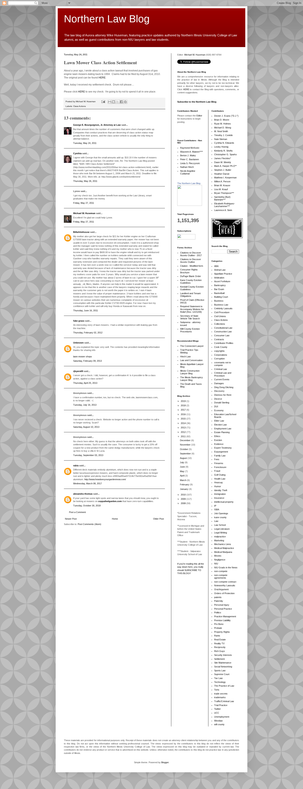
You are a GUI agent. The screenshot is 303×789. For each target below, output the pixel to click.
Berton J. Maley (188, 155)
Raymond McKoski (189, 148)
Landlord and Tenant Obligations (190, 294)
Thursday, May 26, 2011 (85, 181)
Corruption (219, 358)
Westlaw (218, 720)
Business (218, 301)
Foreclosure (220, 467)
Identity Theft (220, 490)
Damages (219, 383)
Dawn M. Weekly (222, 162)
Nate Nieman (220, 139)
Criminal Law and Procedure (222, 374)
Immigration (220, 494)
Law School (220, 525)
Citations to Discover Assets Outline (190, 260)
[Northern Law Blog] (189, 205)
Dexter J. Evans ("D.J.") (226, 116)
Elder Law (219, 420)
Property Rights (222, 632)
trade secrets (221, 693)
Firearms (218, 463)
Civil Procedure (221, 312)
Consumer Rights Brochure (189, 271)
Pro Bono (218, 624)
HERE (102, 77)
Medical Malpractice (224, 548)
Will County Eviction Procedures (190, 330)
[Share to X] (117, 102)
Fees (216, 459)
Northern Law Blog (107, 19)
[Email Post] (103, 101)
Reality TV (219, 643)
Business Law (221, 304)
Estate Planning (222, 432)
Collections (219, 324)
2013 (183, 427)
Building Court (221, 297)
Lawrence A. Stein (223, 210)
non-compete (220, 571)
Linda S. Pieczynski (190, 163)
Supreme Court (221, 674)
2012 (183, 432)
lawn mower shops (82, 356)
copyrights (219, 351)
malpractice (220, 536)
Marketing (219, 540)
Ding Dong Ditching (223, 387)
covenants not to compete (222, 363)
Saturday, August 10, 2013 (86, 427)
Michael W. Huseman (84, 213)
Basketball (219, 293)
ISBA (216, 509)
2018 (183, 405)
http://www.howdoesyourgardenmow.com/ (105, 479)
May (182, 471)
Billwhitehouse (81, 232)
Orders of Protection (224, 593)
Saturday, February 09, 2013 (87, 361)
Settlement (219, 659)
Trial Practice (220, 705)
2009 (183, 499)
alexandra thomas (83, 494)
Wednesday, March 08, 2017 (87, 483)
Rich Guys (219, 651)
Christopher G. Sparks (225, 154)
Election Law (220, 424)
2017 (183, 410)
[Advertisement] (189, 643)
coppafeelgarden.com (110, 501)
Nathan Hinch (187, 167)
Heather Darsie (221, 174)
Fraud (217, 471)
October (184, 449)
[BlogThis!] (114, 102)
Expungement (221, 451)
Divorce (218, 399)
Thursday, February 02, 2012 (87, 332)
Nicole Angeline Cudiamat (187, 172)
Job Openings (221, 513)
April (182, 475)
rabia (76, 465)
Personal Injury (221, 605)
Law (216, 521)
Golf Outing (219, 475)
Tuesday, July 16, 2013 (84, 405)
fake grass (78, 321)
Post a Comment (77, 512)
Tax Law (218, 678)
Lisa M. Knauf (221, 189)
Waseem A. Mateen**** (191, 151)
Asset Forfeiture (222, 281)
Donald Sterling (221, 402)
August (184, 458)
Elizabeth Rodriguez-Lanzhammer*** (224, 204)
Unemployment (221, 717)
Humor (217, 486)
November (185, 444)
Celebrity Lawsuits (223, 308)
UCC (216, 713)
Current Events (221, 379)
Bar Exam (219, 289)
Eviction (218, 440)
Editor (199, 115)
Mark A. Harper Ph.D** (225, 166)
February (185, 484)
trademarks (220, 697)
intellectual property (224, 502)
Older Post (158, 519)
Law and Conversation (191, 360)
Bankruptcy (220, 285)
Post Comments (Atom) (89, 524)
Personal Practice (223, 609)
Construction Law (223, 331)
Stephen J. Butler (222, 170)
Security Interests (223, 655)
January (184, 489)
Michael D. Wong (222, 127)
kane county (220, 517)
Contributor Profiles (223, 343)
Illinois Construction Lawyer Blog (190, 372)
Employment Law (222, 428)
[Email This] (110, 102)
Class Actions (79, 106)
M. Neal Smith (221, 131)
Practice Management (225, 616)
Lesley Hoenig (221, 147)
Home (115, 519)
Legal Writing (220, 532)
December (185, 440)
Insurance (219, 498)
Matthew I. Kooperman (225, 177)
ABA (216, 266)
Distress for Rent (222, 395)
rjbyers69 (78, 371)
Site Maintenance (222, 662)
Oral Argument (221, 589)
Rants (217, 635)
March (183, 480)
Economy (219, 410)
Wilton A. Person (222, 181)
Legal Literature (222, 529)
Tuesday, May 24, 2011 (84, 143)
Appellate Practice (223, 273)
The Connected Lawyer (192, 346)
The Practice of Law (224, 686)
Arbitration (219, 277)
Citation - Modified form (191, 266)
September (185, 453)
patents (218, 597)
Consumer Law (221, 335)
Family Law (219, 455)
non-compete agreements (220, 576)
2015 (183, 418)
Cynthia (77, 153)
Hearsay (218, 482)
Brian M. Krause (222, 185)
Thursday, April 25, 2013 (85, 383)
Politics (217, 612)
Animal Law (219, 270)
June (183, 467)
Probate (218, 628)
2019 (183, 401)
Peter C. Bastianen (189, 159)
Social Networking (223, 666)
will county (219, 724)
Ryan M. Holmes (222, 123)
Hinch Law (185, 356)
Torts (216, 689)
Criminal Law (220, 369)
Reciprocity (219, 647)
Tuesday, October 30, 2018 (87, 505)
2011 (183, 436)
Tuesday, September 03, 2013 (88, 455)
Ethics (217, 436)
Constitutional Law (223, 328)
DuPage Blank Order (190, 276)
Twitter (217, 709)
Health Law (219, 478)
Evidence (218, 444)
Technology (220, 682)
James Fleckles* (222, 158)
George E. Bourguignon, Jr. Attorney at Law (97, 125)
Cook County (220, 347)
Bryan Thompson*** (224, 193)
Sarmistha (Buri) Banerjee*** (222, 198)
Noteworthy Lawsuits (224, 585)
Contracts (219, 339)
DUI (216, 406)
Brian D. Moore (221, 119)
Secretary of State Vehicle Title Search (190, 317)
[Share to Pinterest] (125, 102)
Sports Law (219, 670)
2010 (183, 494)
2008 (183, 503)
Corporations (220, 355)
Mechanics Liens (222, 544)
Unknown (78, 342)
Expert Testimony (223, 448)
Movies (217, 555)
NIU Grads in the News (225, 567)
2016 (183, 414)
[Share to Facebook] (121, 102)
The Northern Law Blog (188, 183)
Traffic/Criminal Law (224, 701)
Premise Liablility (222, 620)
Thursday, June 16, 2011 (85, 310)
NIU (216, 563)
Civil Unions (220, 316)
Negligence (219, 559)
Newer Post (71, 519)
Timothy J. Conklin (223, 135)
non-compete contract (225, 581)
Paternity (218, 601)
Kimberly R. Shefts (223, 150)
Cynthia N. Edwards (224, 143)
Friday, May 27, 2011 (83, 203)
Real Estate (220, 639)
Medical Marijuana (223, 552)
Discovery (219, 391)
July (182, 462)
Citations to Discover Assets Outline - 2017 (191, 254)
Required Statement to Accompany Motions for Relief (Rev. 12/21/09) (192, 309)
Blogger (165, 762)
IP (215, 506)
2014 (183, 423)
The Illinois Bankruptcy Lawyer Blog (191, 378)
